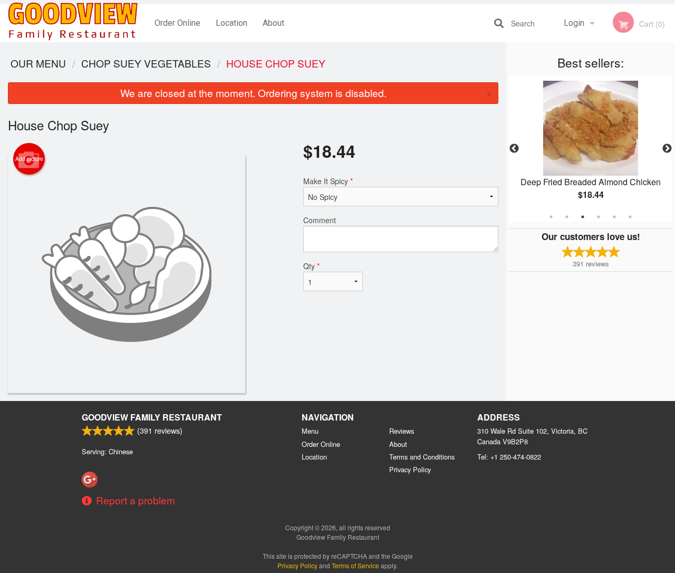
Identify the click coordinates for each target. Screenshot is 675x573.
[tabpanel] (591, 148)
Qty (311, 266)
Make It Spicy (328, 181)
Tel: (509, 457)
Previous (514, 149)
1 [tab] (551, 217)
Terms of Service (355, 565)
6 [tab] (630, 217)
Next (667, 149)
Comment (319, 220)
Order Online (177, 23)
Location (231, 23)
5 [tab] (614, 217)
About (273, 23)
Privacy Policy (410, 469)
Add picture (29, 159)
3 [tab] (582, 217)
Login (574, 23)
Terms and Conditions (422, 457)
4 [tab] (598, 217)
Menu (310, 431)
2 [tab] (567, 217)
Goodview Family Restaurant (152, 417)
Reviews (401, 431)
